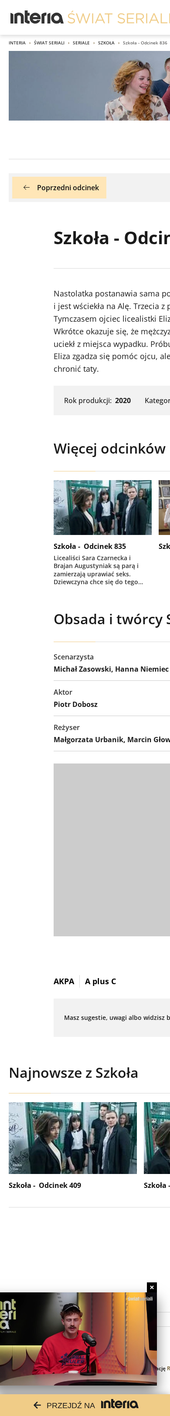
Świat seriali (49, 43)
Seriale (81, 43)
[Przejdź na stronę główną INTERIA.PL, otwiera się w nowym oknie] (37, 17)
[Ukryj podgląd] (152, 1287)
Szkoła (106, 43)
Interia (17, 43)
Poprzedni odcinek (68, 187)
